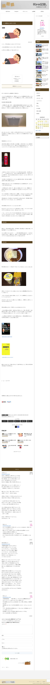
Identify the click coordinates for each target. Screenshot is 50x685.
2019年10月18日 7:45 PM (7, 597)
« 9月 (37, 130)
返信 (31, 521)
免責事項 (44, 681)
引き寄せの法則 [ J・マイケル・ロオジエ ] (7, 357)
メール (3, 639)
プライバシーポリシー (32, 681)
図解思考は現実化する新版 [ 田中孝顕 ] (7, 336)
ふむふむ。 (42, 28)
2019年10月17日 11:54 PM (6, 544)
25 (44, 126)
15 (38, 124)
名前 (2, 635)
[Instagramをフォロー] (18, 427)
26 (46, 126)
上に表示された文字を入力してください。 (10, 648)
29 (38, 127)
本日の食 (16, 81)
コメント (4, 624)
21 (36, 126)
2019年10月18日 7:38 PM (7, 525)
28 (36, 127)
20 (47, 124)
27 (47, 126)
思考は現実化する (5, 416)
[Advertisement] (17, 17)
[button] (30, 421)
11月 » (39, 130)
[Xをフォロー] (16, 427)
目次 (16, 76)
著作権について (39, 681)
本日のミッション (17, 78)
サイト (3, 643)
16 (40, 124)
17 (42, 124)
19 (46, 124)
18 (44, 124)
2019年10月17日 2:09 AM (6, 474)
